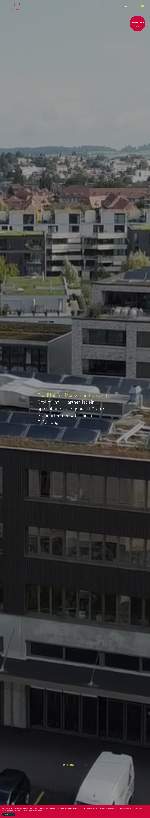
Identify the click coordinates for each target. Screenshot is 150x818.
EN (126, 6)
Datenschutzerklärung (35, 810)
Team (86, 765)
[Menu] (142, 6)
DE (123, 6)
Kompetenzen (68, 765)
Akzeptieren (8, 814)
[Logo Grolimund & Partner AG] (13, 5)
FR (130, 6)
